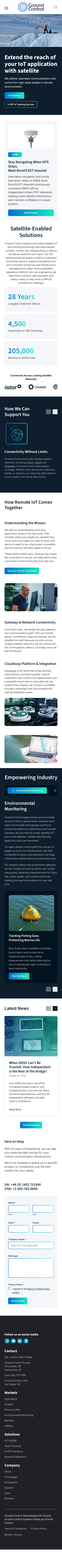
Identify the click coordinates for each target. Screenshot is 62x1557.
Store (8, 1493)
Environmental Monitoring (19, 1415)
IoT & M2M (10, 1440)
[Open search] (55, 7)
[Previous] (48, 411)
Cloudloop (10, 670)
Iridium (30, 462)
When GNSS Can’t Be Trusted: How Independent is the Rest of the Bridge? (30, 1067)
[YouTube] (13, 1341)
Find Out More (19, 976)
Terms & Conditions (15, 1528)
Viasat (38, 462)
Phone (36, 1223)
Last (34, 1214)
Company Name (17, 1239)
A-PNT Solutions (14, 1451)
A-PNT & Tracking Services (21, 104)
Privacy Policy (39, 1528)
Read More (15, 1109)
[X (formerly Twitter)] (7, 1341)
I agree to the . (31, 1290)
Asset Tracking (13, 1445)
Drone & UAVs (12, 1409)
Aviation (9, 1404)
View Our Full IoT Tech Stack (22, 571)
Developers (11, 1482)
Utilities (9, 1425)
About (8, 1471)
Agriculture (11, 1398)
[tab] (27, 790)
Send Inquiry (17, 1301)
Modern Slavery (13, 1534)
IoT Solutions (14, 95)
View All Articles (31, 1125)
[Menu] (6, 7)
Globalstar (10, 466)
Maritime (9, 1420)
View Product (31, 212)
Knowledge (11, 1476)
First (10, 1214)
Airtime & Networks (15, 1456)
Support (9, 1487)
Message (13, 1256)
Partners (9, 1498)
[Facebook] (25, 1341)
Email (11, 1223)
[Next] (55, 411)
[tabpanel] (31, 896)
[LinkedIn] (19, 1341)
